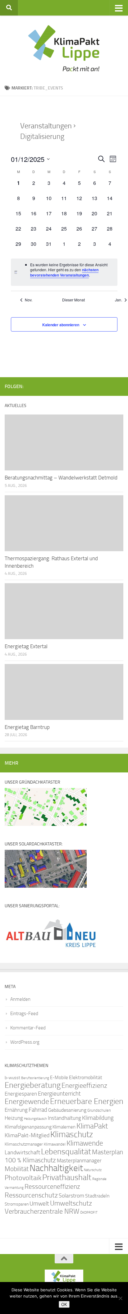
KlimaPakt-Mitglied (27, 1135)
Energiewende (27, 1101)
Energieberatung (33, 1085)
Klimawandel (55, 1144)
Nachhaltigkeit (56, 1168)
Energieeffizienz (84, 1085)
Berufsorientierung (35, 1078)
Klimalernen (64, 1127)
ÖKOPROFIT (89, 1213)
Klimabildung (98, 1118)
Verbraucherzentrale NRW (42, 1211)
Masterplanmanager (79, 1161)
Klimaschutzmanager (24, 1144)
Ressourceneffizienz (52, 1186)
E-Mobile (59, 1077)
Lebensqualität (66, 1151)
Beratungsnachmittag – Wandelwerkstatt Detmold (61, 477)
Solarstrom (71, 1195)
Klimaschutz (71, 1134)
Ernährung (16, 1110)
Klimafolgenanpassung (28, 1127)
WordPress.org (24, 1042)
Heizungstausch (35, 1118)
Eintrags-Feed (24, 1013)
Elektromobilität (85, 1077)
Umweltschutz (71, 1203)
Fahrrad (38, 1109)
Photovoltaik (23, 1178)
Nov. (28, 299)
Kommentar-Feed (28, 1028)
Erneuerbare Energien (86, 1101)
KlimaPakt (92, 1126)
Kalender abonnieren (60, 324)
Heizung (14, 1118)
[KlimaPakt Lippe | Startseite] (64, 48)
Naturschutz (93, 1170)
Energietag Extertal (26, 646)
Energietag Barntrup (27, 727)
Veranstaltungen (46, 125)
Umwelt (39, 1203)
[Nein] (120, 1298)
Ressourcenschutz (31, 1195)
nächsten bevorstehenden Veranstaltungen (64, 272)
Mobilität (17, 1169)
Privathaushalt (66, 1177)
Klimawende (84, 1143)
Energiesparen (21, 1094)
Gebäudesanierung (67, 1110)
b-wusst (12, 1077)
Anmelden (20, 999)
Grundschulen (99, 1110)
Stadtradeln (97, 1196)
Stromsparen (17, 1204)
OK (64, 1304)
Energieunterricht (59, 1093)
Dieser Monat (73, 299)
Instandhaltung (64, 1118)
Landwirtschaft (22, 1152)
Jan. (118, 299)
